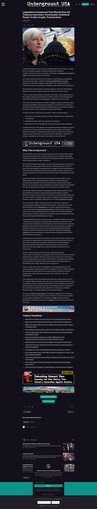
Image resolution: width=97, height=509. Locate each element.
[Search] (76, 4)
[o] (68, 456)
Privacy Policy (59, 490)
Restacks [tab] (32, 422)
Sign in (92, 4)
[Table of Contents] (2, 254)
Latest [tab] (28, 439)
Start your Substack (45, 502)
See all (25, 477)
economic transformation (46, 209)
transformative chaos (66, 199)
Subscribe (85, 4)
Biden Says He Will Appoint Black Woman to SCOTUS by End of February (48, 322)
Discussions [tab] (33, 439)
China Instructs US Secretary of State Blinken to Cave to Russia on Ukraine (49, 367)
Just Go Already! (28, 454)
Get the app (55, 502)
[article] (48, 446)
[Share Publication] (79, 4)
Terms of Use (55, 489)
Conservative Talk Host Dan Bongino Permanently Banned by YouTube (47, 350)
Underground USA (27, 20)
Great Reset (42, 207)
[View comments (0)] (29, 25)
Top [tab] (24, 439)
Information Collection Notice (48, 490)
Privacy (47, 499)
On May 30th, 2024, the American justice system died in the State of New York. (42, 446)
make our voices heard (37, 293)
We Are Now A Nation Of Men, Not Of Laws (36, 444)
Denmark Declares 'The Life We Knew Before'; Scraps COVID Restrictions (48, 342)
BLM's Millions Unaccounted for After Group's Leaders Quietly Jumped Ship (49, 329)
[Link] (21, 150)
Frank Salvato (32, 447)
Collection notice (58, 499)
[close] (62, 464)
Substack (41, 506)
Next (70, 412)
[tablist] (29, 422)
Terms (51, 499)
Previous (28, 412)
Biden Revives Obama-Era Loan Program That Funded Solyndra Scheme (48, 319)
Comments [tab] (26, 422)
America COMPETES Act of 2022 (57, 81)
